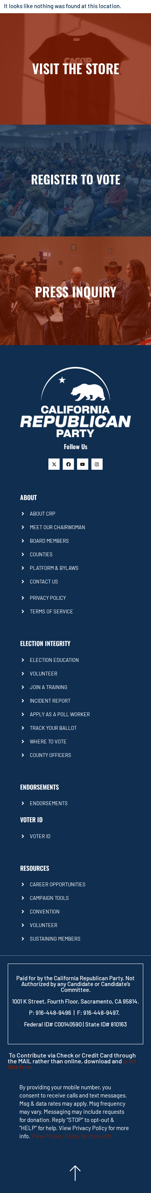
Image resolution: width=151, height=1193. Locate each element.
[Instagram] (97, 464)
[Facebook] (68, 464)
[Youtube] (82, 464)
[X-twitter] (54, 464)
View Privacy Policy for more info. (72, 1135)
